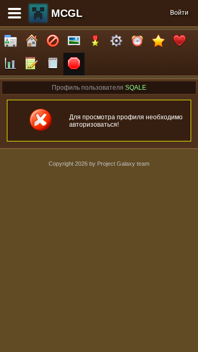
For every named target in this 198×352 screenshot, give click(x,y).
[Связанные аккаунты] (179, 41)
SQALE (135, 87)
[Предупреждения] (73, 64)
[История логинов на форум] (52, 64)
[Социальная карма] (10, 64)
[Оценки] (158, 41)
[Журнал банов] (52, 41)
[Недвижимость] (31, 41)
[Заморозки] (137, 41)
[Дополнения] (116, 41)
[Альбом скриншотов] (73, 41)
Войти (179, 12)
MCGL (66, 13)
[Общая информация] (10, 41)
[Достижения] (95, 41)
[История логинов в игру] (31, 64)
